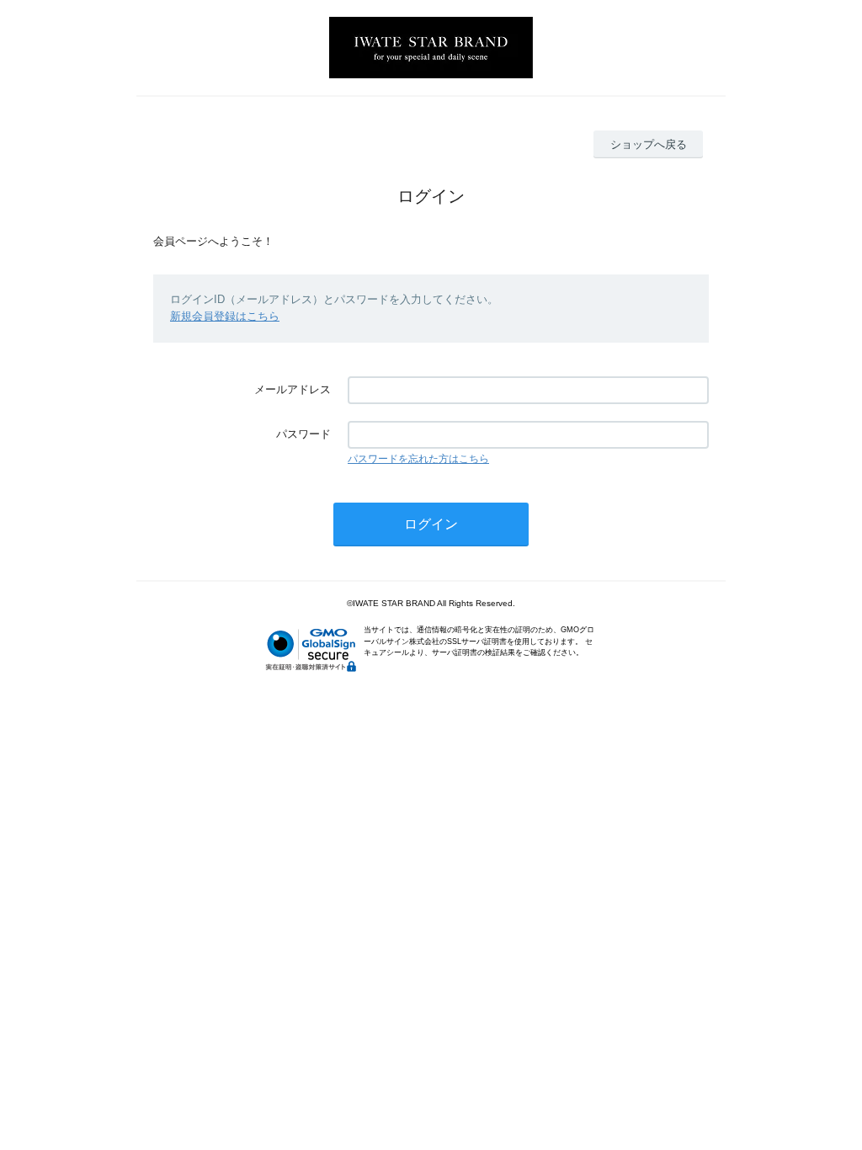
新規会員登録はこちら (224, 316)
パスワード (303, 434)
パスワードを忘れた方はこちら (418, 459)
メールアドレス (292, 389)
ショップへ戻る (648, 144)
